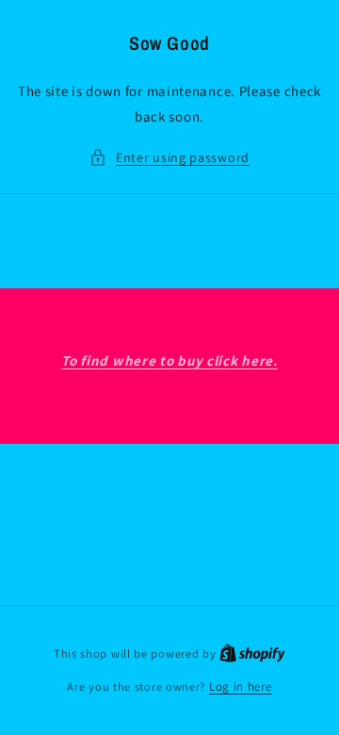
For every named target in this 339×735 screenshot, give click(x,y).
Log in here (240, 686)
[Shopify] (252, 653)
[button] (169, 158)
